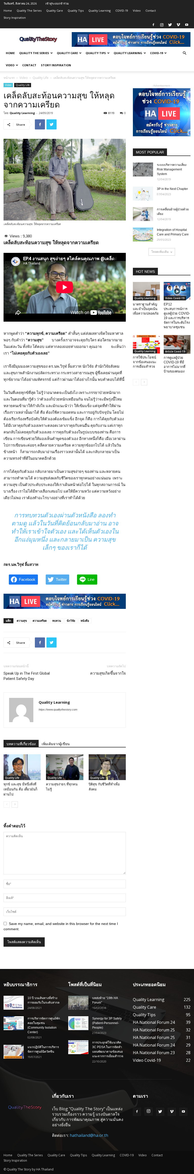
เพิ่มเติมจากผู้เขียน (56, 744)
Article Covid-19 (175, 351)
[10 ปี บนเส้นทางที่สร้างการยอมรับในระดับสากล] (14, 1003)
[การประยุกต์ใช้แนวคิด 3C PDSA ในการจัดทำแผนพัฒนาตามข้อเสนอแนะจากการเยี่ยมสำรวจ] (78, 1047)
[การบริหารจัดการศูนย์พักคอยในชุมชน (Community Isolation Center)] (14, 1023)
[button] (184, 53)
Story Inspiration (15, 17)
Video (137, 10)
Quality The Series (29, 10)
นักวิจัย (71, 621)
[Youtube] (186, 24)
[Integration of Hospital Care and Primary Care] (143, 234)
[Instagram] (161, 24)
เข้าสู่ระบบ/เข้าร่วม (57, 3)
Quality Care (54, 10)
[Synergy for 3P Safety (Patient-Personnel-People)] (78, 1023)
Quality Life (40, 78)
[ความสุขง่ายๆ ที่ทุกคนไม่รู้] (64, 767)
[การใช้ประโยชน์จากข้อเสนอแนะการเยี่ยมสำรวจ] (146, 344)
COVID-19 (121, 10)
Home (8, 10)
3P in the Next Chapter (172, 189)
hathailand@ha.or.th (89, 1135)
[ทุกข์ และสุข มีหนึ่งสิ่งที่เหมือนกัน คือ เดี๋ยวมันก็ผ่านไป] (22, 767)
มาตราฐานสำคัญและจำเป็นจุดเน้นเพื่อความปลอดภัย (146, 308)
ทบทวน (56, 621)
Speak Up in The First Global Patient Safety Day (27, 676)
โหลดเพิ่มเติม (160, 252)
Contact (151, 10)
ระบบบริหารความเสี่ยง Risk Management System (171, 169)
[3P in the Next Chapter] (143, 194)
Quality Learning (99, 10)
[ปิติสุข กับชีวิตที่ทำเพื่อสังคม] (107, 767)
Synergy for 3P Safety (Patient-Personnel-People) (107, 1023)
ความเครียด (40, 621)
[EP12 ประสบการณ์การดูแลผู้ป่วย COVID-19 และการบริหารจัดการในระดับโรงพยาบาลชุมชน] (177, 291)
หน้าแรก (9, 78)
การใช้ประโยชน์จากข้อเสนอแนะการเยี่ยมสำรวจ (144, 362)
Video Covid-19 (174, 298)
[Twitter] (170, 24)
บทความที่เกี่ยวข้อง (21, 744)
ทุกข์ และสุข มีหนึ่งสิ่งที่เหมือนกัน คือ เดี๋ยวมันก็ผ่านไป (20, 789)
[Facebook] (153, 24)
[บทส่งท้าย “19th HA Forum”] (78, 1003)
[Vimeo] (178, 24)
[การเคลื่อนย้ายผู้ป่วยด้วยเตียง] (143, 214)
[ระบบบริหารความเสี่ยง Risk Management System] (143, 169)
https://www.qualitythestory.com (58, 709)
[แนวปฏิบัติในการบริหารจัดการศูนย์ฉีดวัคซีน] (14, 1052)
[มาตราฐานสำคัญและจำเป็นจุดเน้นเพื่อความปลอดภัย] (146, 291)
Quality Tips (76, 10)
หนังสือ (85, 621)
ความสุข (22, 621)
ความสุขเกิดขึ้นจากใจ (108, 673)
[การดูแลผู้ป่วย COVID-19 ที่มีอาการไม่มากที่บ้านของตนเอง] (177, 344)
